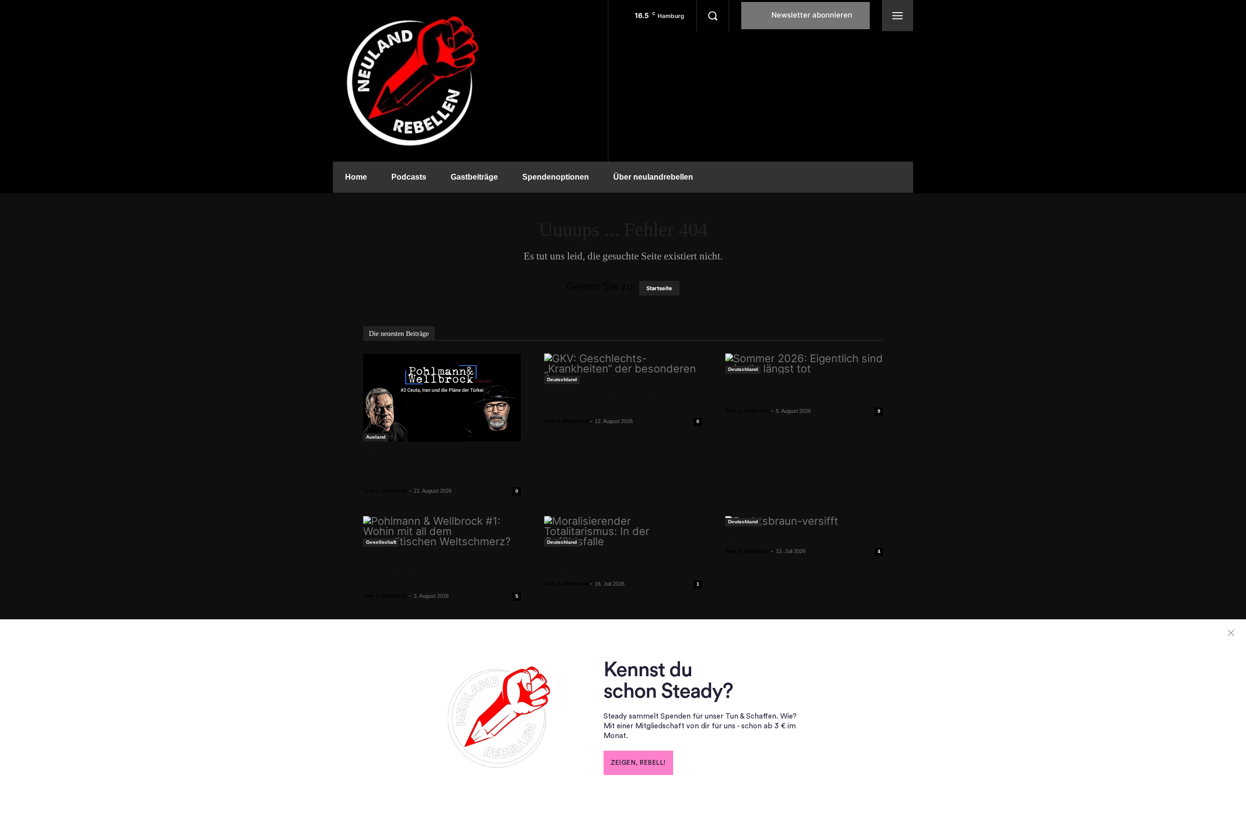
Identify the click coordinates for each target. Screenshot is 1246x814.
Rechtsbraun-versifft (767, 538)
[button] (712, 15)
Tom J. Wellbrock (385, 491)
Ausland (375, 437)
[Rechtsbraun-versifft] (804, 521)
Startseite (659, 288)
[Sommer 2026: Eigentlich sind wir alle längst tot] (804, 363)
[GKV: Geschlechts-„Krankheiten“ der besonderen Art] (623, 368)
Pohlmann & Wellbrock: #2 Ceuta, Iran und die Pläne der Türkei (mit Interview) (434, 466)
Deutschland (562, 379)
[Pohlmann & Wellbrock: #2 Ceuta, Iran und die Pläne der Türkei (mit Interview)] (442, 397)
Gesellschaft (381, 542)
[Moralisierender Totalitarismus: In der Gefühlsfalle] (623, 531)
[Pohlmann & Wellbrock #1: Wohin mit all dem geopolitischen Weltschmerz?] (442, 531)
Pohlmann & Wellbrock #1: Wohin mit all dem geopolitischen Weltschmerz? (435, 571)
